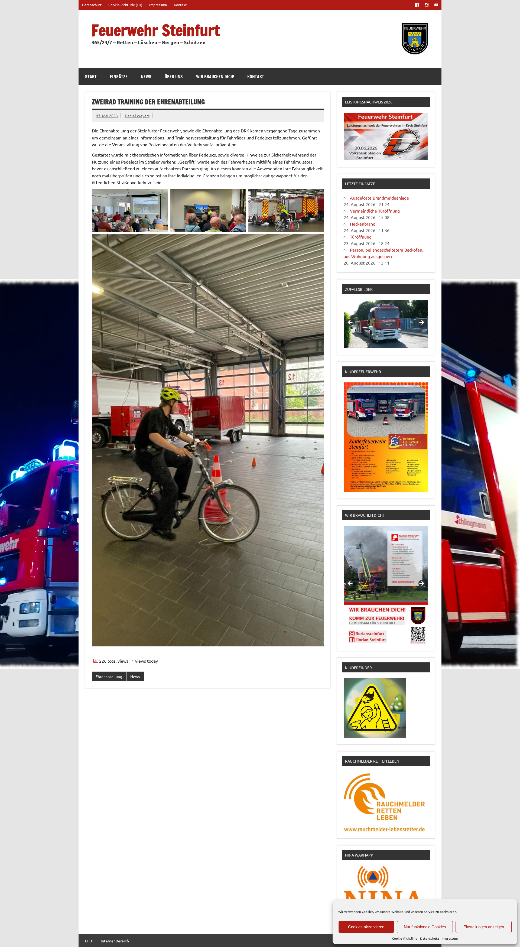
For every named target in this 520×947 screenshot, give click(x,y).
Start (91, 77)
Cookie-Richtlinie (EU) (125, 4)
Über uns (174, 77)
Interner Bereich (115, 941)
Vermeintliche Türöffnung (375, 210)
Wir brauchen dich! (215, 77)
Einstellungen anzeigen (483, 927)
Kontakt (180, 4)
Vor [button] (421, 323)
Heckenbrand (362, 223)
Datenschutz (429, 938)
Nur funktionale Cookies (425, 927)
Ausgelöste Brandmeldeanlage (379, 197)
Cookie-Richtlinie (404, 938)
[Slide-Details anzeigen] (386, 324)
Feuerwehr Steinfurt (156, 30)
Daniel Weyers (137, 115)
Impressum (450, 938)
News (146, 77)
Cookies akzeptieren (366, 927)
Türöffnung (361, 236)
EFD (88, 941)
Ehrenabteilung (109, 676)
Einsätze (119, 77)
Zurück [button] (350, 323)
